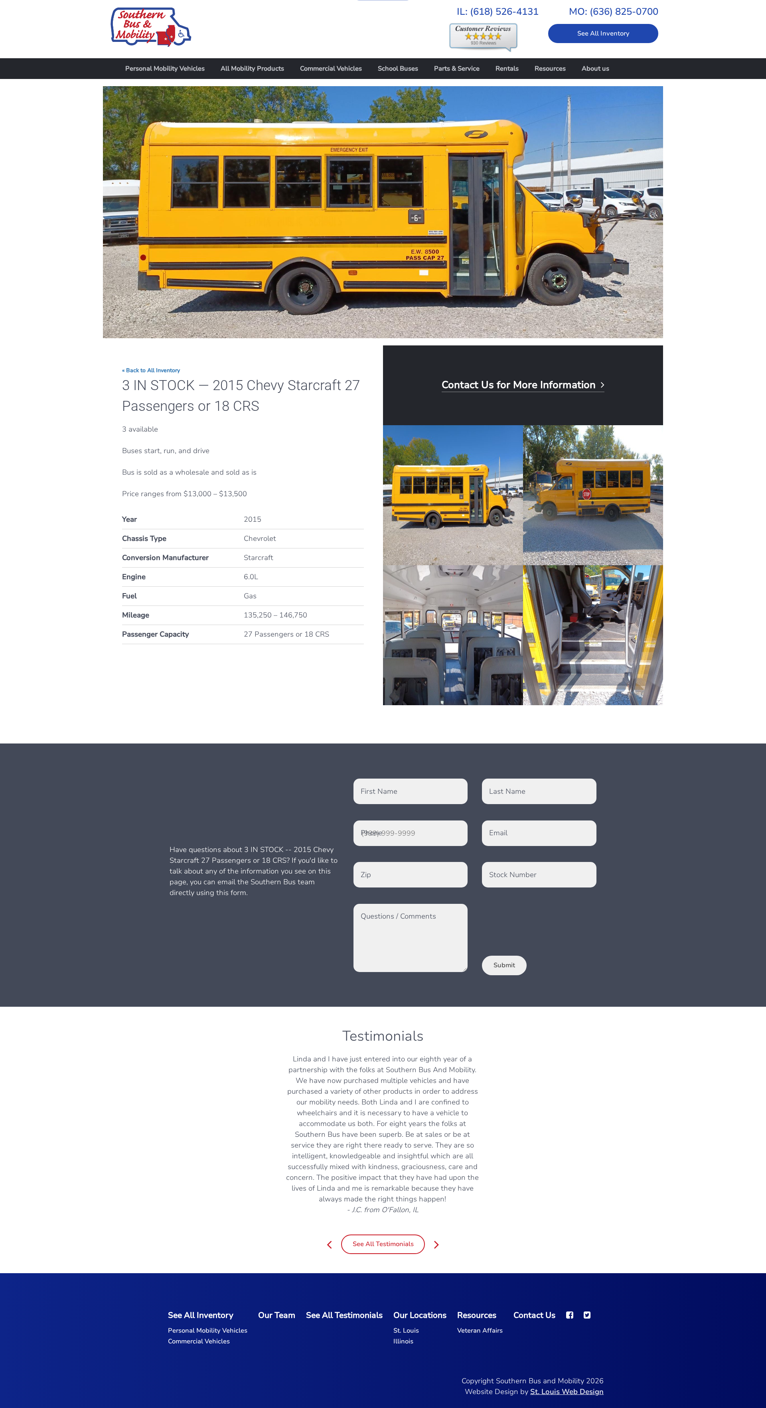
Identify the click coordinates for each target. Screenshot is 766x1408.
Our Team (276, 1315)
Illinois (403, 1341)
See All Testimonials (383, 1244)
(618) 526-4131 (504, 11)
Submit (504, 965)
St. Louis (406, 1330)
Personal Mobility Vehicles (165, 68)
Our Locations (419, 1315)
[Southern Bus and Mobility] (151, 23)
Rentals (507, 68)
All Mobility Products (252, 68)
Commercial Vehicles (331, 68)
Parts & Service (457, 68)
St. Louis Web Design (567, 1391)
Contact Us (534, 1315)
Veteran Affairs (480, 1330)
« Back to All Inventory (151, 370)
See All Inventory (603, 33)
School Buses (398, 68)
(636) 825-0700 (624, 11)
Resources (550, 68)
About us (595, 68)
